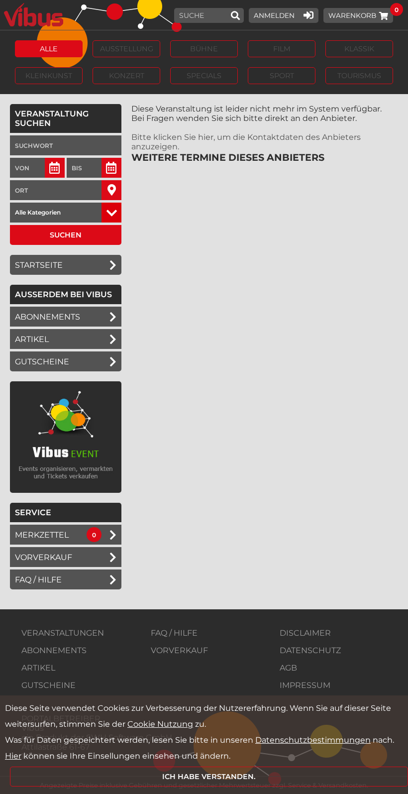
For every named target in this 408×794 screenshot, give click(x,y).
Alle (49, 48)
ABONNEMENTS (54, 650)
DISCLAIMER (305, 633)
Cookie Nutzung (160, 724)
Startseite (39, 265)
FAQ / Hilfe (38, 579)
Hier (13, 756)
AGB (288, 668)
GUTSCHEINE (42, 361)
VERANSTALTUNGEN (62, 633)
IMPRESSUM (305, 685)
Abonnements (47, 317)
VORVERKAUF (179, 650)
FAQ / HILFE (174, 633)
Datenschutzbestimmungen (313, 740)
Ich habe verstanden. (209, 776)
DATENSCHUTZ (310, 650)
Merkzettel (42, 535)
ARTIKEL (32, 339)
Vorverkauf (43, 557)
